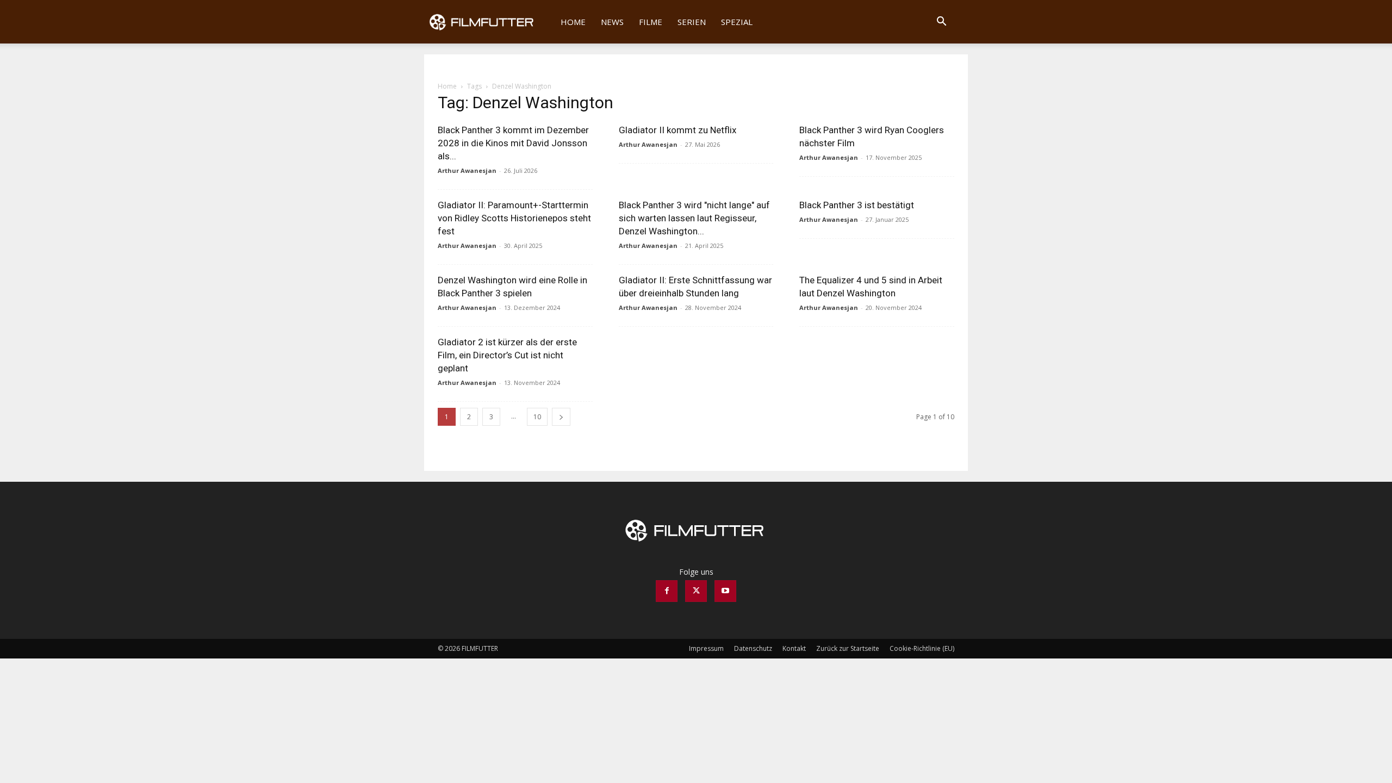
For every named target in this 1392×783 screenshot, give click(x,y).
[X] (696, 591)
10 (537, 416)
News (612, 21)
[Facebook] (667, 591)
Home (573, 21)
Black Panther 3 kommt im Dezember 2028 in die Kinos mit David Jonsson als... (513, 143)
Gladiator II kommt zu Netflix (677, 130)
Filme (650, 21)
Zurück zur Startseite (847, 648)
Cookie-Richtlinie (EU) (922, 648)
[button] (941, 22)
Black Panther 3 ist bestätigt (856, 205)
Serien (692, 21)
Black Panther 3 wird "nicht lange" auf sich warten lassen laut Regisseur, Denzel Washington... (694, 218)
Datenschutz (753, 648)
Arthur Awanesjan (467, 170)
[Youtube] (725, 591)
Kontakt (794, 648)
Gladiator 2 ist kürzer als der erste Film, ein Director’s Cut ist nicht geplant (507, 355)
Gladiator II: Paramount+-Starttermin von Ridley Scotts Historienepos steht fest (514, 218)
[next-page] (561, 417)
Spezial (737, 21)
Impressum (706, 648)
